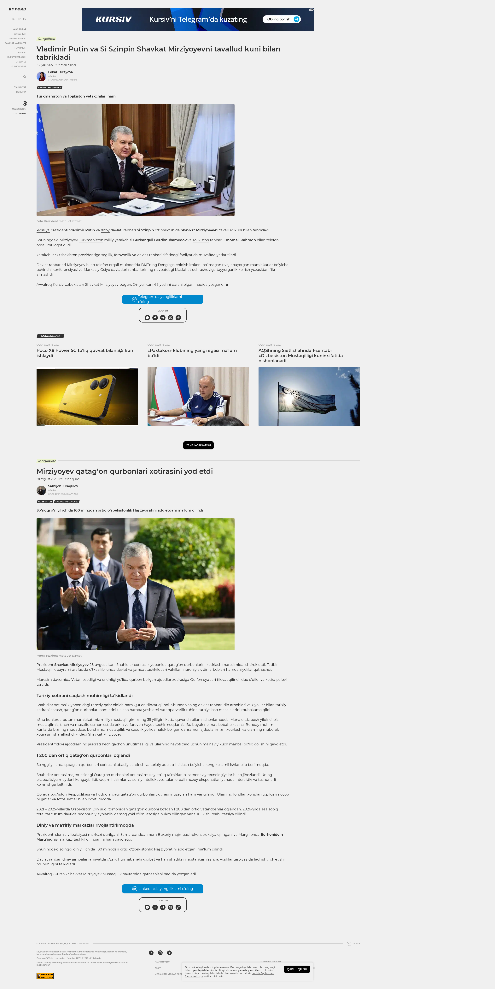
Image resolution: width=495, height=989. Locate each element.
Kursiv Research (16, 57)
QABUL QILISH (297, 969)
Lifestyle (21, 62)
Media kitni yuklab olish (169, 974)
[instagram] (160, 953)
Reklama (21, 92)
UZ (19, 19)
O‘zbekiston (45, 501)
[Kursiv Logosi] (17, 9)
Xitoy (105, 230)
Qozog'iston (19, 109)
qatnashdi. (263, 669)
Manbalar (20, 48)
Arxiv (158, 968)
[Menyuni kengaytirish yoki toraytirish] (24, 77)
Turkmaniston (91, 240)
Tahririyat (20, 87)
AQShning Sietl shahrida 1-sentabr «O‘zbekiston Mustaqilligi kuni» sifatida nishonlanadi (301, 355)
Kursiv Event (18, 66)
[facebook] (151, 953)
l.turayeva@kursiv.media (62, 79)
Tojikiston (201, 240)
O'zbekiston (19, 113)
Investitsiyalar (17, 38)
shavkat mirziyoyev (49, 87)
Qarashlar (20, 34)
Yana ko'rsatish (198, 445)
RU (13, 19)
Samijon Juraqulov (63, 486)
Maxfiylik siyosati (270, 962)
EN (24, 19)
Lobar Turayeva (60, 72)
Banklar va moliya (15, 43)
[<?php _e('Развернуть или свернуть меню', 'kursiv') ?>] (25, 103)
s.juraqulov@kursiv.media (63, 493)
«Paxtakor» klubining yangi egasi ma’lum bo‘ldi (192, 353)
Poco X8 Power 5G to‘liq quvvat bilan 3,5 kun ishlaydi (85, 353)
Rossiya (43, 230)
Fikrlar (22, 52)
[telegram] (169, 953)
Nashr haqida (162, 962)
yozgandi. (217, 284)
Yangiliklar (19, 29)
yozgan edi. (187, 874)
